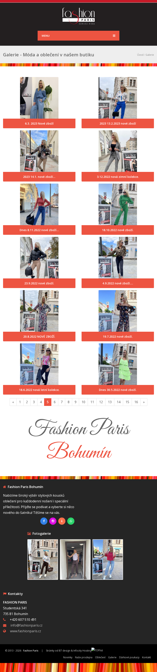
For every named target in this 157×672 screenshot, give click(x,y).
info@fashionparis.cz (26, 625)
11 (92, 402)
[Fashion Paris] (78, 15)
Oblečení (100, 657)
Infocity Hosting (82, 650)
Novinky (67, 657)
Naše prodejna (83, 657)
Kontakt (146, 657)
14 (118, 402)
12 (101, 402)
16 (136, 402)
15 (127, 402)
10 (83, 402)
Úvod (140, 55)
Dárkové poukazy (129, 657)
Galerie (150, 55)
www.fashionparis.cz (25, 631)
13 (110, 402)
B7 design (64, 650)
